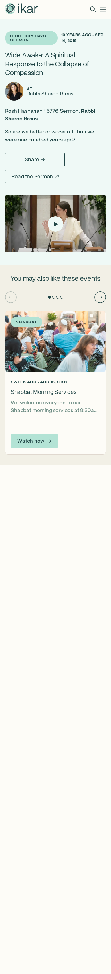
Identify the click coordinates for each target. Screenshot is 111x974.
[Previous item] (11, 297)
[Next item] (100, 297)
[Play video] (55, 224)
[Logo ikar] (21, 9)
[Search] (92, 9)
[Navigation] (103, 9)
